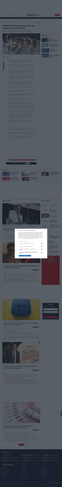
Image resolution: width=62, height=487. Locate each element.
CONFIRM (24, 255)
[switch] (41, 243)
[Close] (45, 230)
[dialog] (31, 243)
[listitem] (31, 241)
